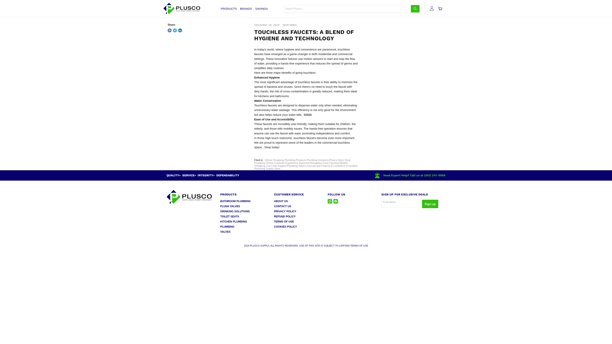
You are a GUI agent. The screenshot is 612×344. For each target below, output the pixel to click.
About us (281, 201)
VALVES (225, 231)
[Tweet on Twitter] (175, 30)
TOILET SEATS (229, 216)
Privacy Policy (285, 211)
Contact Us (282, 206)
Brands (246, 8)
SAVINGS (261, 8)
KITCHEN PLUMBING (233, 221)
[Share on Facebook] (169, 30)
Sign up (430, 204)
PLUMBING (227, 226)
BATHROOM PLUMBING (235, 201)
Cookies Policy (285, 226)
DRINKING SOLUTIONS (235, 211)
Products (229, 8)
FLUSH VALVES (230, 206)
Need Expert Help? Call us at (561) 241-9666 (414, 175)
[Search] (415, 8)
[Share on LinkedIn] (180, 30)
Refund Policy (285, 216)
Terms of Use (284, 221)
